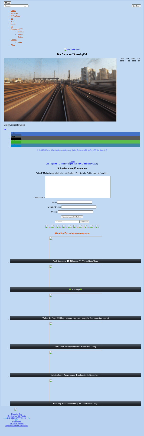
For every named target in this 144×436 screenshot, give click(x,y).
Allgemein (60, 150)
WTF (13, 21)
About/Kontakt (17, 424)
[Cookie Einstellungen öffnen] (86, 434)
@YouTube (15, 16)
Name (54, 202)
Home (13, 11)
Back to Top (16, 414)
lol (12, 19)
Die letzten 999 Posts (16, 418)
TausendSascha (51, 150)
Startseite (16, 422)
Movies (21, 32)
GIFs (90, 150)
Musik (13, 24)
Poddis (14, 40)
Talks (20, 42)
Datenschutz (22, 426)
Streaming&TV (17, 29)
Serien (20, 34)
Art (12, 26)
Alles (13, 45)
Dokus (20, 37)
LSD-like (96, 150)
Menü (7, 3)
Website (54, 212)
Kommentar (39, 198)
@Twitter (14, 13)
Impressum (10, 426)
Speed (102, 150)
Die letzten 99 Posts (17, 416)
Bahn (74, 150)
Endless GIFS (82, 150)
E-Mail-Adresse (54, 207)
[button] (16, 135)
